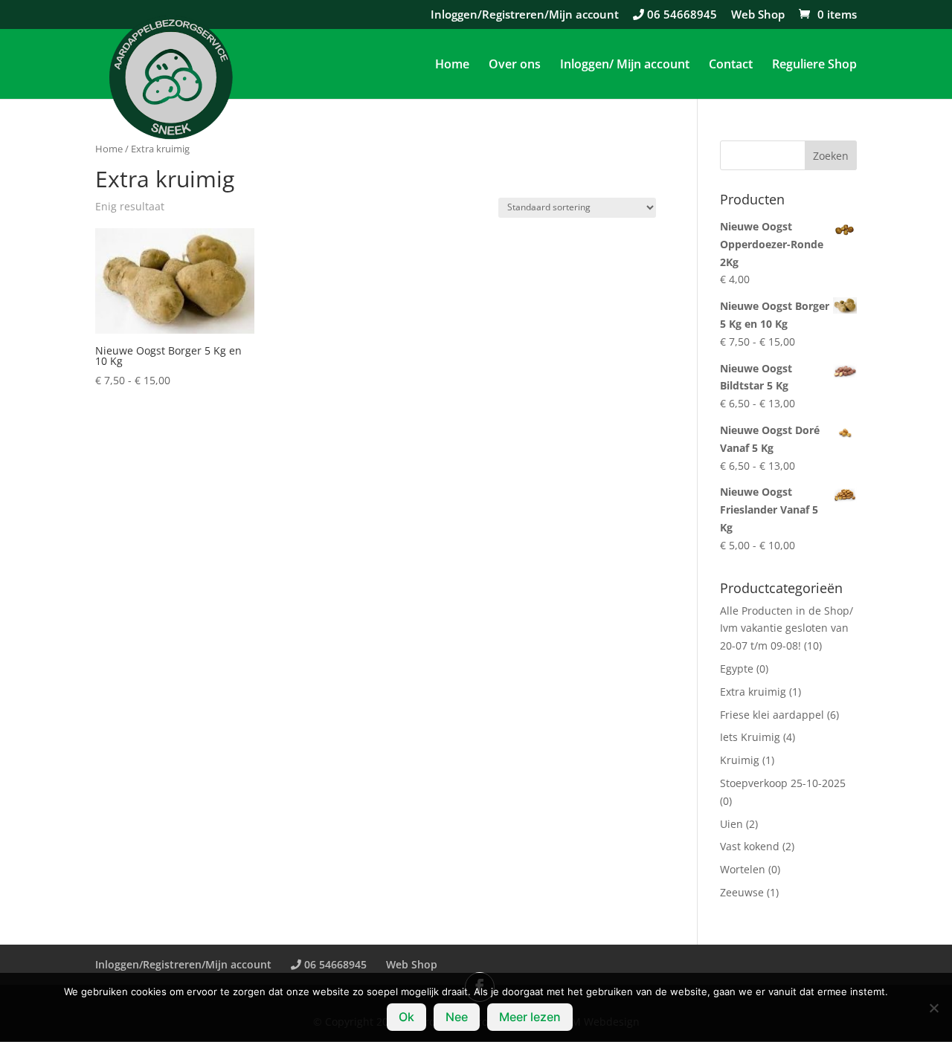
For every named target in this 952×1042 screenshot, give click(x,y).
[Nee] (933, 1007)
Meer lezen (530, 1016)
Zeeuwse (742, 892)
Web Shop (758, 15)
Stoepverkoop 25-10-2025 (783, 783)
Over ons (515, 65)
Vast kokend (749, 846)
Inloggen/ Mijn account (624, 65)
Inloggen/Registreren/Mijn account (525, 15)
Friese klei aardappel (772, 715)
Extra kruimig (753, 692)
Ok (406, 1016)
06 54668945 (680, 15)
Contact (731, 65)
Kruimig (739, 760)
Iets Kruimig (750, 737)
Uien (731, 824)
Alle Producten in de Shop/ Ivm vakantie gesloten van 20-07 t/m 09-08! (786, 628)
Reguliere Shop (814, 65)
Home (452, 65)
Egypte (736, 668)
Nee (457, 1016)
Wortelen (742, 869)
